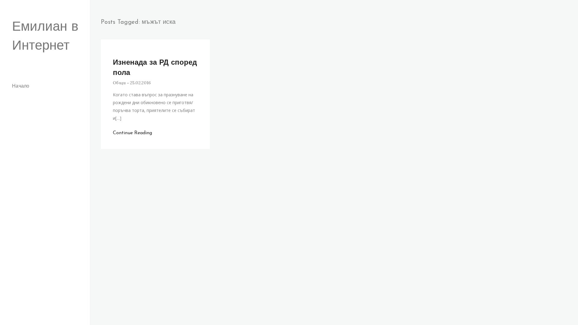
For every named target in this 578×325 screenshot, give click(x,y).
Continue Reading (132, 133)
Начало (21, 86)
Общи (119, 82)
